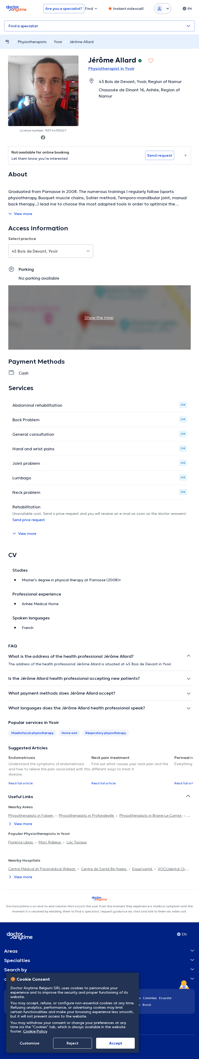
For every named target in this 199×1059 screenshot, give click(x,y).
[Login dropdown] (162, 8)
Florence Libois (21, 842)
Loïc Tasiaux (77, 842)
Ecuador (165, 998)
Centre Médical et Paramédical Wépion (42, 869)
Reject (72, 1043)
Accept (115, 1043)
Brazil (147, 1005)
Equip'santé (142, 869)
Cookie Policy (35, 1031)
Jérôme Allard (81, 41)
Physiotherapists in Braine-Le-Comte (150, 815)
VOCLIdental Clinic (173, 869)
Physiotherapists (32, 41)
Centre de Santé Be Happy (104, 869)
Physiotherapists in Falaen (31, 815)
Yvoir (58, 41)
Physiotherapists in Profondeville (87, 815)
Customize (29, 1043)
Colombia (150, 998)
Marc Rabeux (50, 842)
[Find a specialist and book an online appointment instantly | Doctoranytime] (7, 42)
